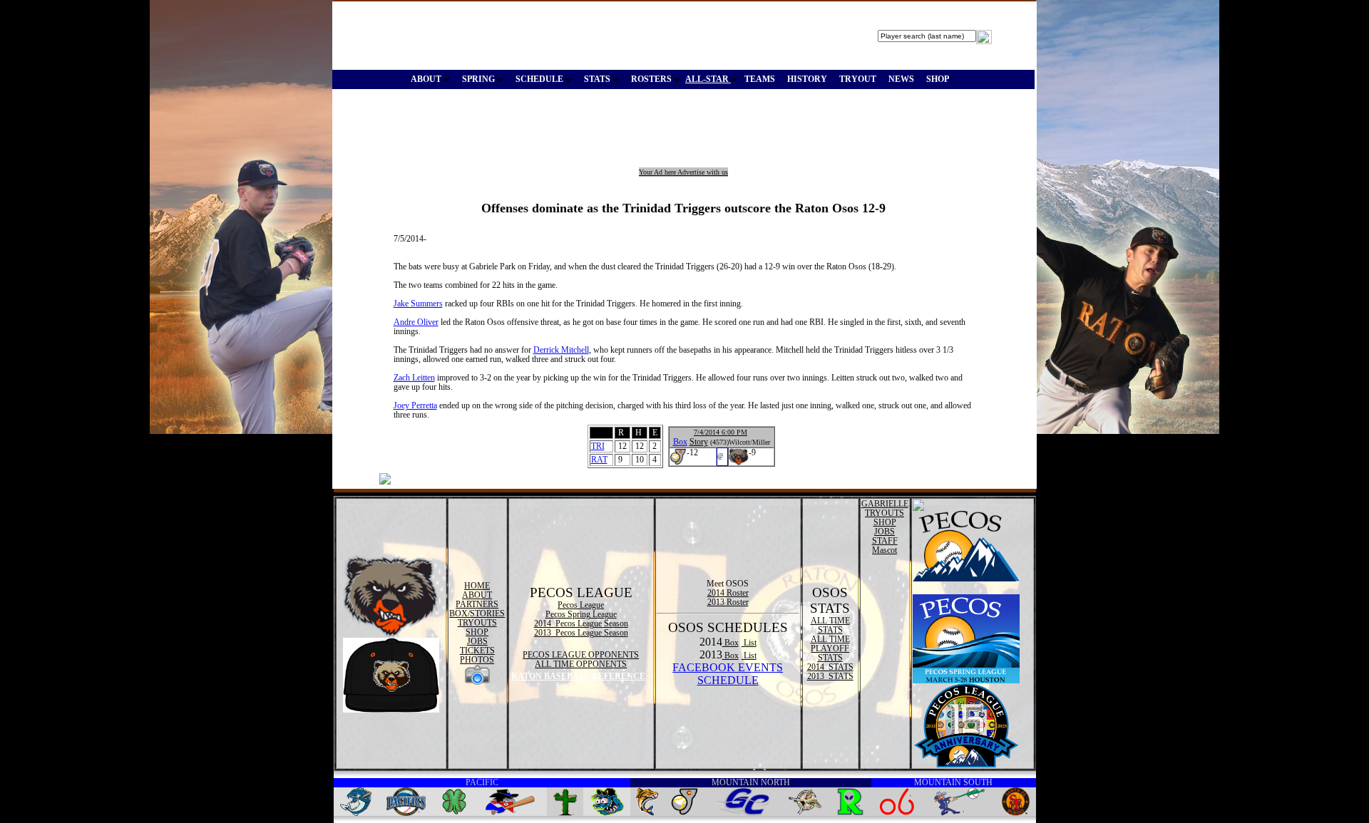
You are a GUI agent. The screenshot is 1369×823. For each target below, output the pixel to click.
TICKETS (477, 651)
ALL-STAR (708, 79)
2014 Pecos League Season (581, 623)
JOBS (477, 641)
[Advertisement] (594, 135)
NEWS (901, 79)
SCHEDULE (540, 79)
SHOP (937, 79)
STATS (598, 79)
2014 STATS (830, 667)
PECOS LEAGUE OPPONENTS (581, 655)
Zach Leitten (414, 378)
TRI (598, 446)
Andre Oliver (416, 322)
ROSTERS (652, 79)
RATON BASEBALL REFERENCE (578, 676)
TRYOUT (857, 79)
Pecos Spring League (581, 614)
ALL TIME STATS (830, 625)
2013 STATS (830, 676)
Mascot (884, 550)
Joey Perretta (415, 405)
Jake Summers (418, 304)
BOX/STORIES (477, 613)
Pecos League (581, 605)
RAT (599, 460)
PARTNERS (477, 604)
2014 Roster (728, 593)
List (749, 643)
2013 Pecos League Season (581, 633)
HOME (477, 586)
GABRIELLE (884, 504)
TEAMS (759, 79)
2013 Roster (728, 602)
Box (680, 442)
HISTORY (807, 79)
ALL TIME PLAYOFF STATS (830, 648)
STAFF (885, 541)
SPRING (479, 79)
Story (698, 442)
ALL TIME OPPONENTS (581, 664)
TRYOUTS (477, 623)
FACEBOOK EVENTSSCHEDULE (727, 673)
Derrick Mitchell (561, 350)
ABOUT (427, 79)
